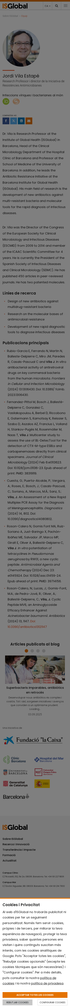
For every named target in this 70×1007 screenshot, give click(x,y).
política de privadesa (47, 983)
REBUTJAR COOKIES (17, 1002)
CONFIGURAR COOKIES (52, 1002)
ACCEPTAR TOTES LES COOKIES (35, 995)
